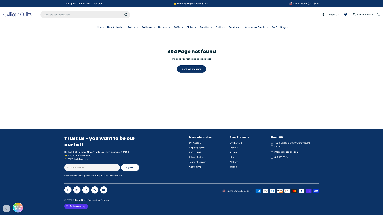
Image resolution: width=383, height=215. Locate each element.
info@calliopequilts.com (286, 151)
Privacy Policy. (115, 175)
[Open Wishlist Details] (346, 14)
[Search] (126, 14)
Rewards (98, 3)
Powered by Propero (98, 200)
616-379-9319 (281, 157)
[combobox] (85, 14)
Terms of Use (100, 175)
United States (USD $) (304, 3)
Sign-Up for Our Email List (77, 3)
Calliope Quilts (79, 200)
